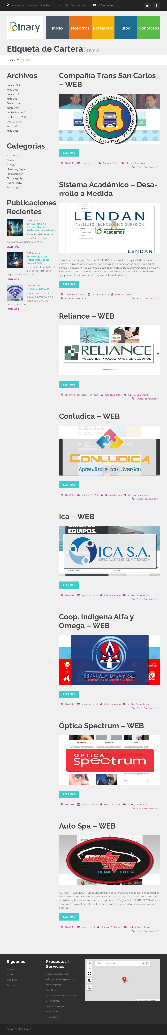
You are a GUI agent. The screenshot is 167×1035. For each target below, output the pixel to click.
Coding (11, 160)
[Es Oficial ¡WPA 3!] (15, 293)
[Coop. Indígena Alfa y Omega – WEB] (109, 660)
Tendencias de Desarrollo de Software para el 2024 (41, 227)
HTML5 (11, 164)
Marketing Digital (16, 169)
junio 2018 (12, 89)
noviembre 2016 (16, 112)
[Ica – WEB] (109, 551)
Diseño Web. (52, 1017)
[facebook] (156, 5)
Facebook (11, 969)
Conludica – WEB (89, 416)
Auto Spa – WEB (87, 826)
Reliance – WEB (87, 316)
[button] (124, 979)
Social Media (14, 182)
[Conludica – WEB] (109, 451)
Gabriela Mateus (111, 163)
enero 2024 (13, 85)
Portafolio (103, 28)
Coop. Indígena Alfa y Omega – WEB (96, 621)
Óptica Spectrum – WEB (101, 725)
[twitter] (147, 5)
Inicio (57, 28)
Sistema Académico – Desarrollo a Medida (108, 189)
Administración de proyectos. (60, 979)
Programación (15, 173)
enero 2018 (13, 94)
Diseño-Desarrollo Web (57, 974)
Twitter (10, 974)
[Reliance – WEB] (109, 350)
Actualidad (13, 155)
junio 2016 (12, 130)
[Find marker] (89, 980)
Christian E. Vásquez (111, 927)
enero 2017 (13, 107)
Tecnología (13, 187)
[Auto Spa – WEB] (109, 860)
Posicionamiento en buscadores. (61, 995)
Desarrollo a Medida (74, 294)
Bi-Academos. (53, 1001)
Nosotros (80, 28)
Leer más (69, 152)
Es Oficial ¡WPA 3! (37, 289)
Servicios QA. (52, 1011)
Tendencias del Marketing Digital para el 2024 (37, 260)
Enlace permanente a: (148, 167)
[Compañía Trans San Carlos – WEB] (109, 119)
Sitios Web (69, 163)
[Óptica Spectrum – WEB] (109, 760)
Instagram (12, 980)
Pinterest (11, 985)
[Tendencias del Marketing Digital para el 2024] (15, 260)
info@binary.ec (106, 5)
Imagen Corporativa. (56, 1006)
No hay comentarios (136, 163)
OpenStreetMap (144, 1000)
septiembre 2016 (16, 117)
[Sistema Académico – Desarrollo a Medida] (109, 228)
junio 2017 (12, 98)
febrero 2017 (14, 103)
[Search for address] (89, 987)
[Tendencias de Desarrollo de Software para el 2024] (15, 227)
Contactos (149, 28)
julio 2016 (12, 126)
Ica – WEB (76, 516)
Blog (126, 28)
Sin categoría (14, 178)
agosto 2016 (14, 121)
